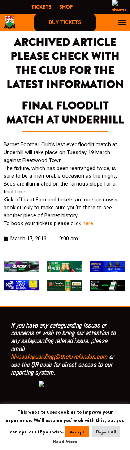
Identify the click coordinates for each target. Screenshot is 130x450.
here (88, 223)
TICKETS (41, 6)
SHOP (66, 6)
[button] (122, 22)
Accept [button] (77, 431)
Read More (65, 441)
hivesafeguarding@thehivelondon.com (59, 356)
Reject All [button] (106, 431)
